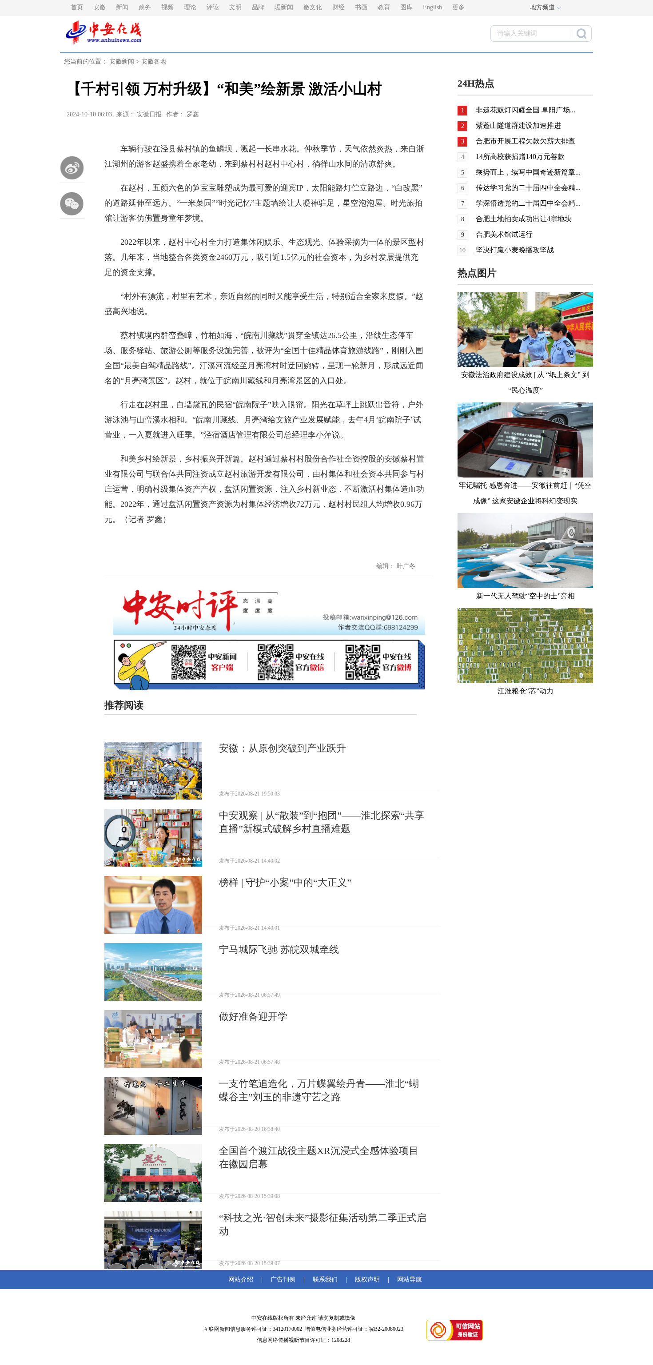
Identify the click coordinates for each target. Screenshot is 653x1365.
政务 (145, 7)
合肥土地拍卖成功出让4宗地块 (524, 219)
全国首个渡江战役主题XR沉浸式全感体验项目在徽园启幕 (318, 1157)
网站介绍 (242, 1279)
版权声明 (367, 1279)
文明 (235, 7)
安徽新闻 (121, 61)
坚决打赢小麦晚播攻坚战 (515, 250)
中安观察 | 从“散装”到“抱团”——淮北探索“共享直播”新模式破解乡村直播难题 (321, 822)
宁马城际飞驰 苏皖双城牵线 (279, 949)
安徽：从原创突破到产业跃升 (282, 748)
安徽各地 (153, 61)
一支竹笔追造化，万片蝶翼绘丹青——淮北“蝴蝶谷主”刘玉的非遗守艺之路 (319, 1090)
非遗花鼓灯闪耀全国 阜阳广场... (525, 110)
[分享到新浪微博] (72, 168)
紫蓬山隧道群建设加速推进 (518, 125)
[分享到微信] (72, 203)
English (432, 7)
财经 (338, 7)
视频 (167, 7)
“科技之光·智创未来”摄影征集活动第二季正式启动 (322, 1224)
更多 (458, 7)
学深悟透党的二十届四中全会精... (528, 203)
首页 (77, 7)
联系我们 (325, 1279)
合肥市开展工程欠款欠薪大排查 (525, 141)
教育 (384, 7)
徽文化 (312, 7)
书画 (361, 7)
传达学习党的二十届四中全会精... (528, 187)
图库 (406, 7)
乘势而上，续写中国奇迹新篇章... (528, 172)
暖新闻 (284, 7)
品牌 (258, 7)
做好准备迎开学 (253, 1016)
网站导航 (408, 1279)
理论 (190, 7)
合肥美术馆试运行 (504, 234)
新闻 (122, 7)
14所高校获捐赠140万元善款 (520, 156)
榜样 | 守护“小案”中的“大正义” (285, 882)
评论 (213, 7)
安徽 (99, 7)
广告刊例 (283, 1279)
